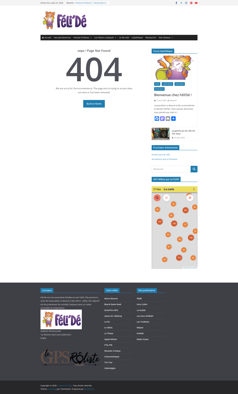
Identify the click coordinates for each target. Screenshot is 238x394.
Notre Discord (111, 298)
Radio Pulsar (143, 339)
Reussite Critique (112, 351)
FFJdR (139, 298)
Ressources (151, 37)
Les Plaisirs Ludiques (104, 37)
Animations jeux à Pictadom (164, 159)
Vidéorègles (109, 368)
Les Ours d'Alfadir (145, 316)
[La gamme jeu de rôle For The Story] (161, 134)
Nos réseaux (164, 37)
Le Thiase (108, 333)
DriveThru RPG (111, 310)
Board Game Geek (112, 304)
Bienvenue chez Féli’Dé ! (173, 95)
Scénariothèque (111, 356)
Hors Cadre (142, 304)
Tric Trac (108, 362)
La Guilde (141, 310)
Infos (157, 84)
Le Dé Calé (124, 37)
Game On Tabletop (113, 316)
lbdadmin (173, 100)
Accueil (48, 37)
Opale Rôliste (110, 339)
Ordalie (140, 333)
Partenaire (180, 84)
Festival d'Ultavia (81, 37)
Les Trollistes (143, 321)
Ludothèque (137, 37)
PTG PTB (108, 345)
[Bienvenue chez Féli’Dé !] (175, 68)
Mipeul (140, 327)
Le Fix (107, 321)
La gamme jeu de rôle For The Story (183, 132)
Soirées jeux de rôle (161, 154)
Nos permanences (62, 37)
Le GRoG (108, 327)
